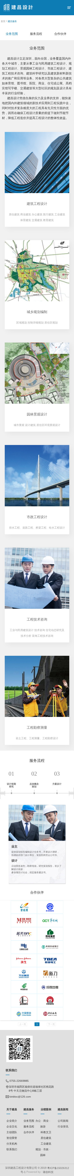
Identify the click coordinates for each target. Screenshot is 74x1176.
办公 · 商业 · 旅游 (42, 1123)
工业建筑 (46, 1143)
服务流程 (29, 1126)
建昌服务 (12, 21)
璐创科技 (48, 1172)
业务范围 (29, 1120)
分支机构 (11, 1143)
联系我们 (11, 1149)
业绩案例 (46, 1109)
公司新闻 (63, 1120)
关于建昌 (11, 1109)
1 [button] (37, 1024)
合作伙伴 (29, 1132)
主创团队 (11, 1132)
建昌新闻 (63, 1109)
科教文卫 (46, 1132)
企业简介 (11, 1120)
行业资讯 (63, 1126)
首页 (3, 21)
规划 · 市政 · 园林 (42, 1152)
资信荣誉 (11, 1137)
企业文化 (11, 1126)
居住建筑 (46, 1137)
